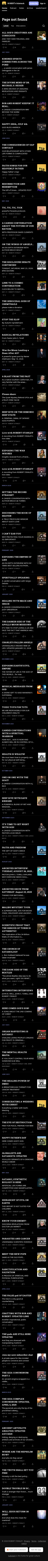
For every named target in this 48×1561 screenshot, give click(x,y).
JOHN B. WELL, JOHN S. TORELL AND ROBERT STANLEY (17, 994)
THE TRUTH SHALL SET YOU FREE (17, 1471)
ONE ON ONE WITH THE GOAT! (15, 779)
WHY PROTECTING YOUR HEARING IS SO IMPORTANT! (18, 538)
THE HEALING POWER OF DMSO (16, 1082)
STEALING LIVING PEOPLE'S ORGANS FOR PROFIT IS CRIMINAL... (17, 1038)
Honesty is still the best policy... (15, 1476)
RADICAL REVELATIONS (15, 334)
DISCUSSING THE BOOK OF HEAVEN (16, 514)
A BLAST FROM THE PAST (16, 376)
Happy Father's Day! (10, 172)
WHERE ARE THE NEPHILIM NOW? (17, 1453)
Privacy (27, 1541)
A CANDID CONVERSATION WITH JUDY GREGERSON (16, 608)
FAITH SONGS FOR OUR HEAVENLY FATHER (14, 167)
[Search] (43, 25)
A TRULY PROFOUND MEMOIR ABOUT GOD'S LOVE (15, 520)
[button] (4, 8)
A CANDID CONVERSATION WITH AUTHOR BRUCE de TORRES (16, 499)
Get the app (36, 1549)
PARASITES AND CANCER (16, 1238)
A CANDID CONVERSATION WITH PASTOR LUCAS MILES (16, 831)
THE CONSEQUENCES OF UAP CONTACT (18, 146)
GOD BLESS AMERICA (11, 127)
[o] (42, 62)
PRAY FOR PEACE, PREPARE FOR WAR (17, 1125)
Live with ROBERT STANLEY (17, 432)
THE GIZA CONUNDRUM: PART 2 (15, 1374)
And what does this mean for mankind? (14, 1519)
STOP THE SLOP (10, 319)
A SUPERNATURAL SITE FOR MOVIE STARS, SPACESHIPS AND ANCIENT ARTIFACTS (17, 911)
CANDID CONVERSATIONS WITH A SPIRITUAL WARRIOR (16, 733)
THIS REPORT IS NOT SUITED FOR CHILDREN (16, 1207)
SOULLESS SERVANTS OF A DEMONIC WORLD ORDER (18, 1160)
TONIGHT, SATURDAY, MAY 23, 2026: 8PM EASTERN (17, 269)
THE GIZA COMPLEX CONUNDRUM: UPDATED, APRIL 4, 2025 (15, 1401)
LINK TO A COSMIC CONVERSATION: (12, 284)
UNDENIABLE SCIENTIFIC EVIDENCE (17, 1242)
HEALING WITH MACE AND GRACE (17, 602)
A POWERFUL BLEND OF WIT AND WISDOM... (16, 805)
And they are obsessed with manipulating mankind (13, 1341)
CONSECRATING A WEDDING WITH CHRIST (18, 1103)
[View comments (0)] (13, 196)
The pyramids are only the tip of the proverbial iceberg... (17, 1409)
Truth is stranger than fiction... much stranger (17, 1492)
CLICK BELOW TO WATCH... (13, 289)
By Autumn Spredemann (12, 322)
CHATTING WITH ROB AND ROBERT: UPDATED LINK (17, 1315)
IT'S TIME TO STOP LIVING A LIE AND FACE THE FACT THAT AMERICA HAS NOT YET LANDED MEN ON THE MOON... (17, 629)
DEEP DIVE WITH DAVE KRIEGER (14, 799)
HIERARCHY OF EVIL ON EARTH (15, 1201)
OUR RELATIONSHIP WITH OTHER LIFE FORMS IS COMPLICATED (16, 152)
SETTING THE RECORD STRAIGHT (14, 493)
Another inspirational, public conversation (14, 1320)
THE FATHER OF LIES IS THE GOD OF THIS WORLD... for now (17, 673)
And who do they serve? (12, 1458)
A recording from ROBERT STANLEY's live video (17, 437)
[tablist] (14, 25)
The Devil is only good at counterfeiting (12, 1300)
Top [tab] (12, 26)
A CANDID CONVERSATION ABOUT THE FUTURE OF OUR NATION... (18, 226)
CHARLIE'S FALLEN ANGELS (17, 642)
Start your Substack (17, 1549)
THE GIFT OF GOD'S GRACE (13, 850)
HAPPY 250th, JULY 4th (14, 124)
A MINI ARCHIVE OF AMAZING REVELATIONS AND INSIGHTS (15, 89)
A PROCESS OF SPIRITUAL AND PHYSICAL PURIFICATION (15, 1276)
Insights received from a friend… (16, 457)
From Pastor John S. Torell (13, 338)
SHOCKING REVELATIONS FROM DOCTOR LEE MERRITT (15, 1225)
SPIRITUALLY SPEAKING (15, 577)
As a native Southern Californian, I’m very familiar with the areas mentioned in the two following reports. (17, 380)
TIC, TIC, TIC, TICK (12, 207)
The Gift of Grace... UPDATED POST (17, 190)
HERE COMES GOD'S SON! (15, 1008)
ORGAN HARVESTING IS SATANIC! (15, 1033)
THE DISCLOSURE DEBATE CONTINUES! (16, 263)
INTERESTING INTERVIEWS (17, 990)
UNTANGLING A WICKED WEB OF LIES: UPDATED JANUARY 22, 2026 (16, 646)
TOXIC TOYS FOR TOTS (15, 707)
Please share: (9, 394)
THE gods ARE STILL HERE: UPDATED (16, 1335)
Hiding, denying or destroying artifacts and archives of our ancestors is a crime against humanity (18, 1438)
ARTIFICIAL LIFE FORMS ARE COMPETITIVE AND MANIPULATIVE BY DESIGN (17, 1186)
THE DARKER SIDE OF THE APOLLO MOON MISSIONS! (16, 623)
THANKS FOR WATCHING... (13, 895)
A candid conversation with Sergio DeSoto (16, 582)
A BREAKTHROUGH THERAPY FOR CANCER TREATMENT (16, 1088)
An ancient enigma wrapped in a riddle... (15, 1380)
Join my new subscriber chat (17, 1354)
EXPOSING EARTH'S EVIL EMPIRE (16, 667)
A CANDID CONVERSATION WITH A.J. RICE (17, 784)
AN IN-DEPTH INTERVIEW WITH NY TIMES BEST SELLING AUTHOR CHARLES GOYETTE (16, 564)
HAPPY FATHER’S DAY (14, 1137)
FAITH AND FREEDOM (14, 847)
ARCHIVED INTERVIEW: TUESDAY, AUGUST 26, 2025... (17, 870)
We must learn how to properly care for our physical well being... (17, 758)
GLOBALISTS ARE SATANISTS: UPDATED (14, 1154)
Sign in (43, 3)
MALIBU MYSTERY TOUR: (16, 907)
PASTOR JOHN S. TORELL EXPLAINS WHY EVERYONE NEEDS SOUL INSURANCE (17, 875)
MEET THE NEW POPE (14, 1254)
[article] (24, 40)
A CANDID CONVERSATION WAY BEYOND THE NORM (15, 110)
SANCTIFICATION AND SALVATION (15, 1271)
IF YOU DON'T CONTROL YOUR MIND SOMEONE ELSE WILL (18, 1059)
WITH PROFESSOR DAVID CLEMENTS (17, 232)
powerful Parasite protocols (13, 211)
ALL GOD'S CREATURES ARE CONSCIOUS (17, 34)
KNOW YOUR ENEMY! (14, 1220)
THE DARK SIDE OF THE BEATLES (15, 971)
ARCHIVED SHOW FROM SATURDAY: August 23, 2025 (17, 890)
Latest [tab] (5, 26)
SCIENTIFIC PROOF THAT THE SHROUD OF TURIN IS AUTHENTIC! (16, 928)
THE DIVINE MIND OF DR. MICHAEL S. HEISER (16, 84)
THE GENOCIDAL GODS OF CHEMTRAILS (16, 302)
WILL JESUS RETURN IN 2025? (15, 1513)
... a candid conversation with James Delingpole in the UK (17, 69)
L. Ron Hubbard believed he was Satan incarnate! (15, 956)
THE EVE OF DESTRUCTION (17, 1122)
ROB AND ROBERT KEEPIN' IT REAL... (18, 105)
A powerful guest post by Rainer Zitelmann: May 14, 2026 (15, 357)
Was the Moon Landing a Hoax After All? (15, 352)
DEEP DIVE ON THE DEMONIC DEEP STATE (18, 413)
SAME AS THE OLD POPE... (13, 1257)
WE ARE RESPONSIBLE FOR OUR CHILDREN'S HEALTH (15, 711)
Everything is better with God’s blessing (15, 1109)
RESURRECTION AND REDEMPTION (13, 185)
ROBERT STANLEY (14, 44)
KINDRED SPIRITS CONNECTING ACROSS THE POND (17, 61)
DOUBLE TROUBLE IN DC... (16, 1488)
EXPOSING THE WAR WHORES (13, 452)
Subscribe (34, 3)
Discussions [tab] (20, 26)
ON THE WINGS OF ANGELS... (18, 244)
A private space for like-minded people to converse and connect (15, 1359)
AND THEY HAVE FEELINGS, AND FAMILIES (15, 40)
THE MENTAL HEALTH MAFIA (14, 1054)
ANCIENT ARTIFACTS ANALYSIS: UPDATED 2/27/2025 (14, 1431)
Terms (33, 1541)
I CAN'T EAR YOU (11, 533)
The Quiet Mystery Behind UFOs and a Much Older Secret (17, 398)
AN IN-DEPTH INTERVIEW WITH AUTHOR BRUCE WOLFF (15, 248)
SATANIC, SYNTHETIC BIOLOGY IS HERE (14, 1181)
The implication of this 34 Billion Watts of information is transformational (15, 935)
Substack (12, 1556)
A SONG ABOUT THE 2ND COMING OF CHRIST (17, 1012)
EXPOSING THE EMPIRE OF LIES (17, 558)
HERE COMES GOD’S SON (13, 1141)
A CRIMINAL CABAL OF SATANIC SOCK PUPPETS (15, 419)
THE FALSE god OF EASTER (16, 1295)
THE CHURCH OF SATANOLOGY (11, 950)
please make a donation (12, 307)
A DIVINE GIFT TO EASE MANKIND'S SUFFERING (17, 693)
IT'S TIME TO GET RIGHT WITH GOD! (15, 826)
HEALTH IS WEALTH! (13, 754)
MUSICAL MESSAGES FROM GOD (17, 688)
